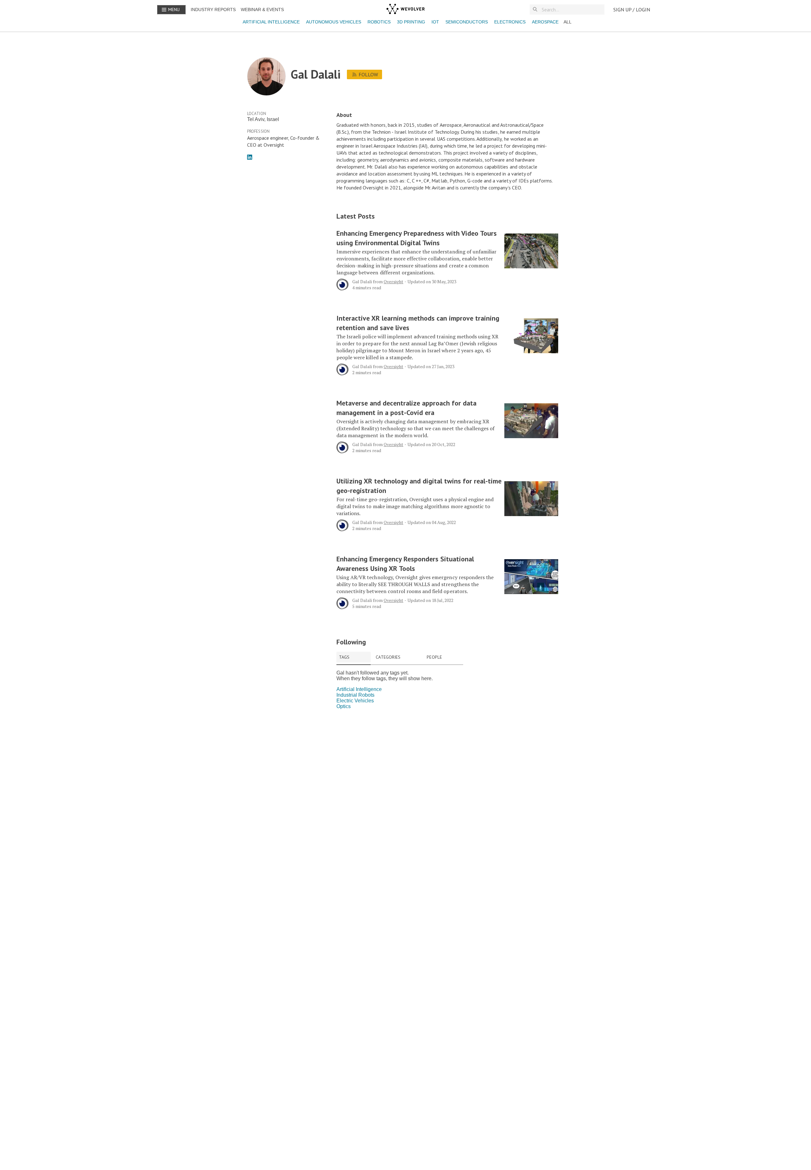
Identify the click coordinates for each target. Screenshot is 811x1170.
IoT (435, 21)
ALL (568, 21)
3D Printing (411, 21)
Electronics (510, 21)
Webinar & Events (262, 9)
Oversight (393, 281)
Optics (343, 706)
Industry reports (213, 9)
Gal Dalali (362, 281)
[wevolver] (405, 9)
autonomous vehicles (333, 21)
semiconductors (466, 21)
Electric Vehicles (355, 700)
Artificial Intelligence (271, 21)
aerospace (545, 21)
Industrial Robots (355, 695)
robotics (379, 21)
